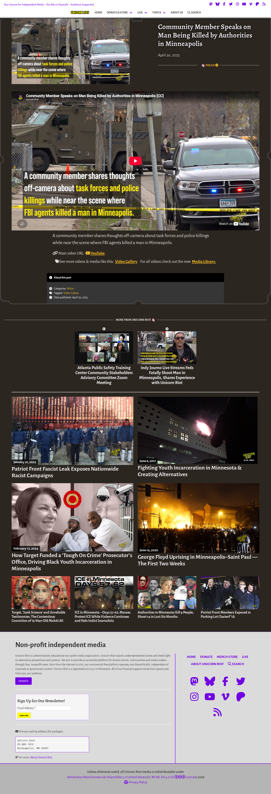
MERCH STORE (227, 657)
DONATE (23, 681)
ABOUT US (177, 12)
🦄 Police (208, 65)
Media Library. (204, 262)
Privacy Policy (137, 782)
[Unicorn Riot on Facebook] (224, 4)
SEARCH (196, 12)
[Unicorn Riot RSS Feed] (264, 4)
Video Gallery (126, 262)
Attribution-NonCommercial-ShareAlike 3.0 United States (106, 777)
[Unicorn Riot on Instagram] (237, 4)
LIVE (140, 12)
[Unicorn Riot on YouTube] (244, 4)
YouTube (97, 253)
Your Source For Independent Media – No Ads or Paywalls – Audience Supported (49, 4)
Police (70, 288)
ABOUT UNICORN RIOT (207, 664)
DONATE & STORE (117, 12)
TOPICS (156, 12)
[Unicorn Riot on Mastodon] (211, 4)
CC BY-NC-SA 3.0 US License (171, 777)
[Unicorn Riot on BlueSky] (217, 4)
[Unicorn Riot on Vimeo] (250, 4)
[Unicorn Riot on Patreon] (257, 4)
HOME (98, 12)
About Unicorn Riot (41, 757)
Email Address (26, 708)
